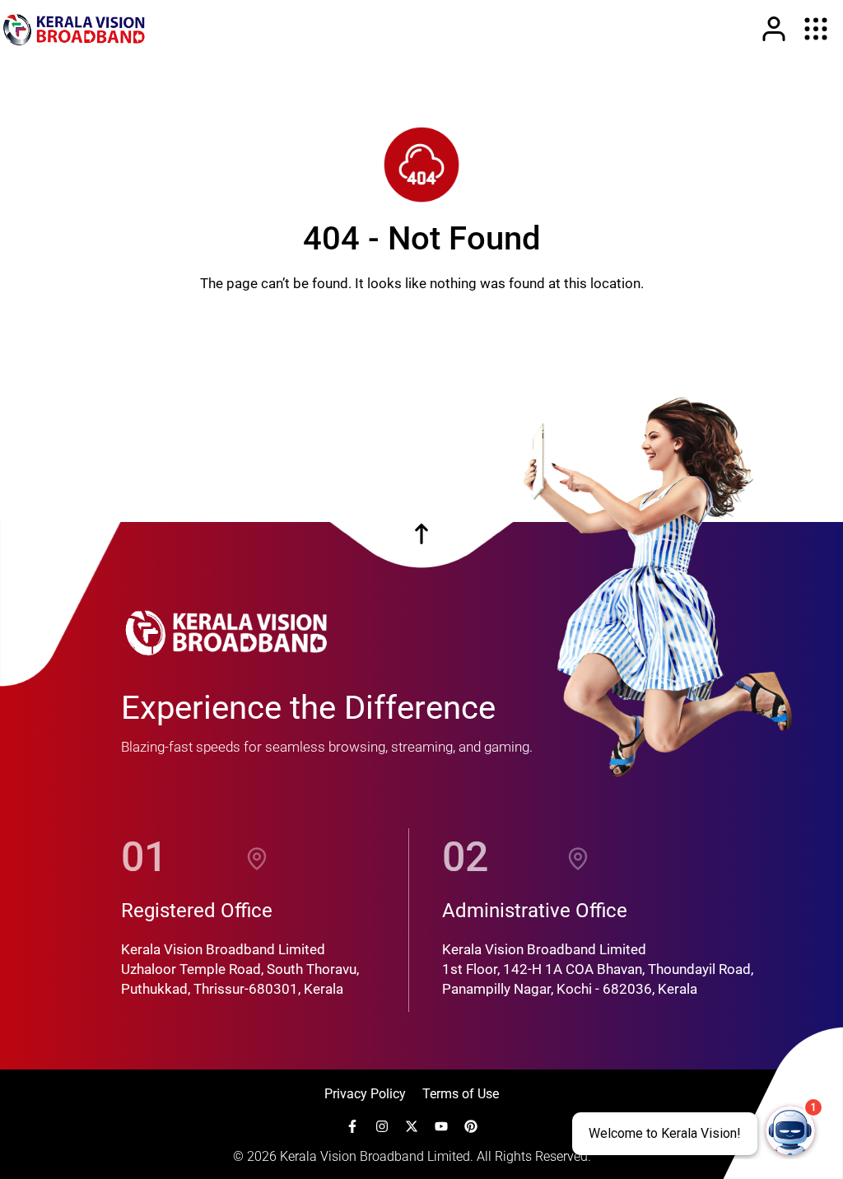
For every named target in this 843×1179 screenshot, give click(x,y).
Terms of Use (460, 1094)
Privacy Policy (365, 1094)
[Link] (774, 29)
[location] (257, 857)
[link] (74, 29)
